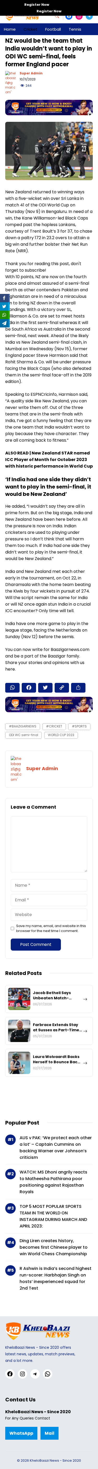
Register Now (36, 4)
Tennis (75, 29)
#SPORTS (79, 726)
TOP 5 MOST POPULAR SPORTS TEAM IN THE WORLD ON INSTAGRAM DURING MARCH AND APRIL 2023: (53, 1216)
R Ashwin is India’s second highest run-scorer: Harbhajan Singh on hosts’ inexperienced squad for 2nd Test (55, 1278)
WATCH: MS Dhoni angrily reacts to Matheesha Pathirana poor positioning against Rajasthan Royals (53, 1182)
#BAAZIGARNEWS (22, 726)
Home (10, 29)
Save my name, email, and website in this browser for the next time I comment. (51, 928)
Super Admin (31, 73)
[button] (59, 16)
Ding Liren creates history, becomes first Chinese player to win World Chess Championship (54, 1247)
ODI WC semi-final (23, 735)
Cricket (30, 29)
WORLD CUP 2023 (61, 735)
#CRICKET (54, 726)
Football (53, 29)
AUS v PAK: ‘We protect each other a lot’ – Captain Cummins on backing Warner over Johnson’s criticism (56, 1147)
